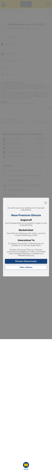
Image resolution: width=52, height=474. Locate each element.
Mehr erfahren (26, 267)
